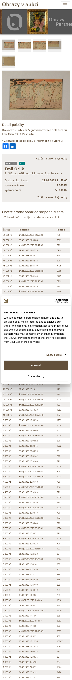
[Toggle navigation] (65, 4)
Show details (54, 354)
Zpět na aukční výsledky (52, 197)
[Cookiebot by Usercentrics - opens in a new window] (53, 301)
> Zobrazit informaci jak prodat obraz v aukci (30, 217)
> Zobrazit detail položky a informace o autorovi (32, 141)
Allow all (36, 365)
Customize (34, 376)
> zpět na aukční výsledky (51, 158)
